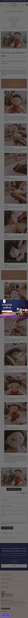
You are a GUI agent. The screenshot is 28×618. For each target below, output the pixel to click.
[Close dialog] (27, 300)
